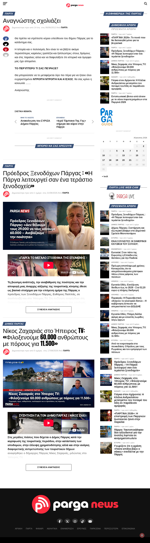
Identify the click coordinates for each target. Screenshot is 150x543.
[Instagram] (75, 521)
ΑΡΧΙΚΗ (18, 528)
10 (103, 155)
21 (130, 160)
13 (123, 155)
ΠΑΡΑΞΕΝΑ (95, 528)
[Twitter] (67, 521)
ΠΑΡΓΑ (64, 27)
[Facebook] (60, 521)
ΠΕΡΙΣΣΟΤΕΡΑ (111, 528)
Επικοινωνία (128, 528)
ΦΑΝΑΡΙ (39, 528)
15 (137, 155)
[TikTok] (83, 521)
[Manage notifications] (142, 535)
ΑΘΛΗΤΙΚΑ (52, 528)
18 (110, 160)
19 (117, 160)
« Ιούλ (105, 176)
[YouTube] (90, 521)
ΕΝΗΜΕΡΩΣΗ (67, 528)
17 (103, 160)
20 (123, 160)
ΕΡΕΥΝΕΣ (81, 528)
